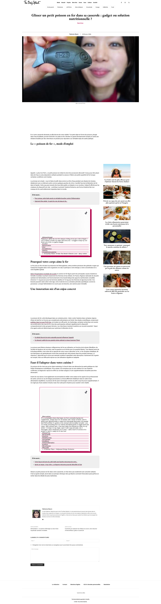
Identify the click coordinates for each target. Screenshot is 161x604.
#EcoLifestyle (46, 446)
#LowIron (45, 444)
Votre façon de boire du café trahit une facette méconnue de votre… (56, 462)
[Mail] (42, 519)
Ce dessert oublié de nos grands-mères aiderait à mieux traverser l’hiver (57, 340)
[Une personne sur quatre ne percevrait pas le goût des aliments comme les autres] (116, 257)
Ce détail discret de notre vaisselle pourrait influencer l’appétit (54, 337)
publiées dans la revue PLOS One (41, 322)
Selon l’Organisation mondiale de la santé (44, 274)
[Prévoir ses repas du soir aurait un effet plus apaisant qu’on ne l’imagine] (116, 192)
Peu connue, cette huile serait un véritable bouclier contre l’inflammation (57, 198)
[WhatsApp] (82, 28)
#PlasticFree (46, 433)
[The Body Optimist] (32, 2)
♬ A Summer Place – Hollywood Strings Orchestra (58, 449)
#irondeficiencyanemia (49, 252)
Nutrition (80, 23)
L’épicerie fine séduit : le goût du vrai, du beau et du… (51, 201)
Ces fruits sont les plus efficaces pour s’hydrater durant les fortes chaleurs (116, 181)
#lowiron (44, 250)
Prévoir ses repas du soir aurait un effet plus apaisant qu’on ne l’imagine (116, 202)
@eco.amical (46, 416)
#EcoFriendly (46, 434)
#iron (43, 247)
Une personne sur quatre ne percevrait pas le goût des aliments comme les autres (117, 268)
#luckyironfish (46, 245)
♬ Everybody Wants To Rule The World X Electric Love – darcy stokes (64, 254)
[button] (128, 2)
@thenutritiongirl (47, 237)
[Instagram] (125, 2)
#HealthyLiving (46, 438)
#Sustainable (46, 439)
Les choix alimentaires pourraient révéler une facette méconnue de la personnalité (117, 224)
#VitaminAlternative (48, 443)
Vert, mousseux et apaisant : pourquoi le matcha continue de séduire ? (117, 246)
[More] (86, 28)
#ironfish (45, 244)
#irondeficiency (47, 249)
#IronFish (45, 436)
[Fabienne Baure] (36, 513)
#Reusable (45, 448)
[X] (78, 28)
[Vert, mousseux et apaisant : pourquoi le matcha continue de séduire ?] (116, 236)
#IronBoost (45, 441)
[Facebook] (121, 2)
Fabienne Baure (73, 34)
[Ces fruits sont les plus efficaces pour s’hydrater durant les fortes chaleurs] (116, 171)
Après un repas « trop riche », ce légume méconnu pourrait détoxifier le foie (58, 464)
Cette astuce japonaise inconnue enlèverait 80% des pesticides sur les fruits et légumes (117, 291)
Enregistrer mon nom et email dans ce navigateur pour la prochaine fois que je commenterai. (58, 545)
